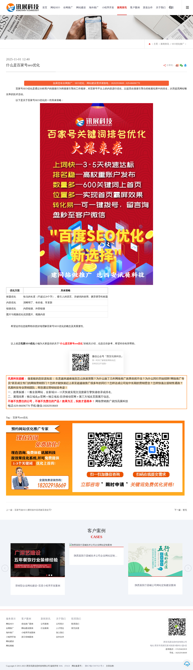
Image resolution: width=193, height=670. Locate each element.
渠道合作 (148, 7)
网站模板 (10, 646)
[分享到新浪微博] (177, 65)
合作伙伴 (60, 637)
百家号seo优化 (20, 417)
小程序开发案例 (28, 632)
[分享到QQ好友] (185, 65)
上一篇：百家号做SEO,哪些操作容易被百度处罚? (29, 510)
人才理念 (60, 628)
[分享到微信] (181, 65)
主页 (156, 44)
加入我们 (60, 632)
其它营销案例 (27, 637)
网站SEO (55, 7)
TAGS (67, 666)
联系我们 (76, 618)
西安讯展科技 (114, 356)
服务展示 (11, 618)
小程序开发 (108, 7)
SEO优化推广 (178, 44)
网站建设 (81, 7)
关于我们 (161, 7)
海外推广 (94, 7)
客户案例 (135, 7)
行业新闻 (45, 628)
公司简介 (60, 624)
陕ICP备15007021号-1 (94, 666)
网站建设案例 (27, 628)
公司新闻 (45, 624)
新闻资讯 (122, 7)
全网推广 (68, 7)
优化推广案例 (27, 624)
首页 (44, 7)
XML (61, 666)
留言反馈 (75, 628)
